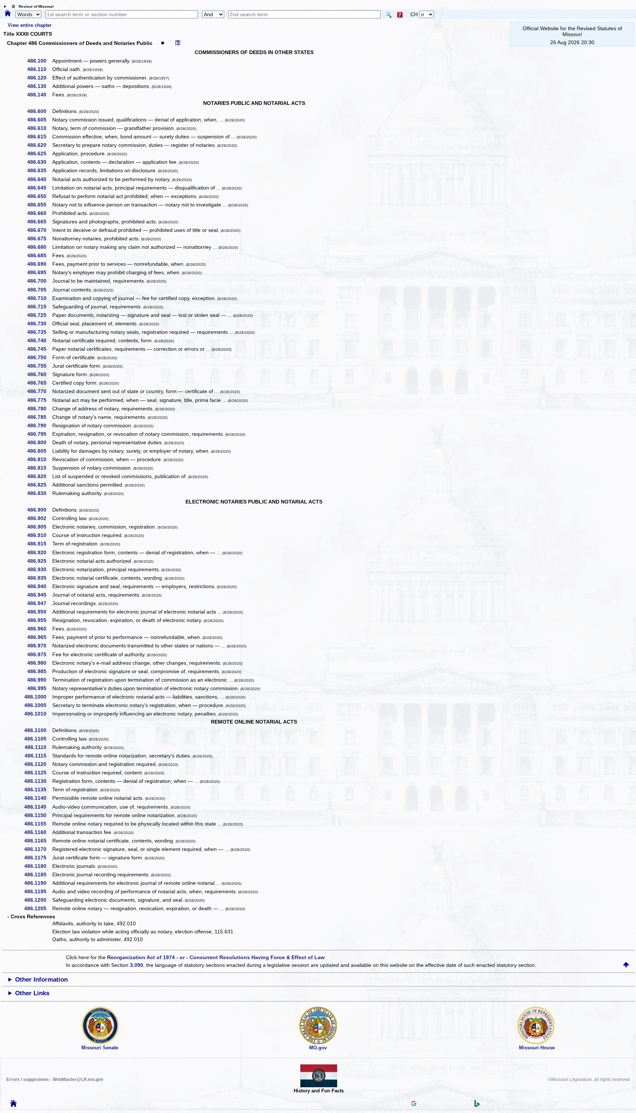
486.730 (39, 323)
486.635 (39, 170)
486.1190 (38, 883)
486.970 (39, 646)
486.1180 (38, 866)
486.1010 (38, 714)
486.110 (39, 69)
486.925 (39, 561)
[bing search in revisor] (477, 1105)
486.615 (39, 136)
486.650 (39, 196)
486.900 (39, 510)
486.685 (39, 255)
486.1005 (38, 705)
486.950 (39, 612)
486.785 (39, 417)
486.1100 (38, 730)
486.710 (39, 298)
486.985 (39, 671)
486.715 (39, 307)
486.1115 (38, 756)
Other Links (32, 993)
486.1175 (38, 858)
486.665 (39, 222)
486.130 (39, 86)
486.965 (39, 637)
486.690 (39, 264)
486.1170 (38, 849)
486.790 (39, 425)
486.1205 (38, 908)
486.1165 (38, 841)
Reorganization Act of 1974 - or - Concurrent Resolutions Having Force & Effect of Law (216, 957)
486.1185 (38, 874)
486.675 (39, 238)
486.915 (39, 544)
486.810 (39, 459)
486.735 (39, 332)
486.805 (39, 451)
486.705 (39, 290)
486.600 (39, 111)
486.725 (39, 315)
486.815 (39, 468)
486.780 (39, 408)
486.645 (39, 188)
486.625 (39, 153)
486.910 (39, 535)
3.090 (136, 965)
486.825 (39, 485)
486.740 (39, 340)
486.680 (39, 247)
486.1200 (38, 900)
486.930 (39, 569)
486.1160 (38, 832)
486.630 (39, 162)
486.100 (39, 61)
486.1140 (38, 798)
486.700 (39, 281)
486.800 (39, 442)
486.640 (39, 179)
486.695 (39, 272)
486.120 (39, 78)
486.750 (39, 357)
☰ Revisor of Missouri (31, 6)
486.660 (39, 213)
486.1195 (38, 891)
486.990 (39, 680)
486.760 (39, 374)
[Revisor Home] (13, 1105)
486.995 (39, 688)
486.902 (39, 518)
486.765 (39, 383)
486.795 (39, 434)
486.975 (39, 654)
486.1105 (38, 739)
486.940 (39, 586)
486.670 (39, 230)
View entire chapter (30, 25)
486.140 (39, 95)
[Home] (7, 13)
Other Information (41, 979)
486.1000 (38, 697)
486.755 (39, 366)
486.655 (39, 205)
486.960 (39, 629)
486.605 (39, 120)
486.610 (39, 128)
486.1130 (38, 781)
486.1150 (38, 815)
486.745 (39, 349)
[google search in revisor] (413, 1104)
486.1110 (38, 747)
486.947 (39, 603)
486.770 (39, 391)
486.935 (39, 578)
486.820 (39, 476)
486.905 (39, 527)
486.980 (39, 663)
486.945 (39, 595)
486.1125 (38, 772)
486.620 (39, 145)
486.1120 (38, 764)
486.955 (39, 620)
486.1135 (38, 789)
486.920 (39, 552)
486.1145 (38, 807)
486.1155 (38, 824)
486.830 (39, 493)
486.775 (39, 400)
